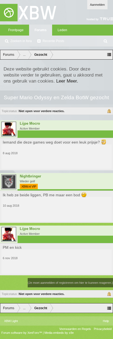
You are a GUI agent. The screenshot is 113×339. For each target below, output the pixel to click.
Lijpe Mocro (30, 123)
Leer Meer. (67, 81)
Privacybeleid (103, 329)
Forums (41, 30)
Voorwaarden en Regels (75, 329)
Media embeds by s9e (59, 332)
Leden (62, 30)
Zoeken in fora (21, 41)
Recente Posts (53, 41)
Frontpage (16, 30)
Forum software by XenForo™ (22, 332)
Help (106, 321)
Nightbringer (30, 176)
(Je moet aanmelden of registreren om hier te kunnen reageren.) (70, 282)
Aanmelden (97, 4)
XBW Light (11, 321)
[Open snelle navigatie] (109, 54)
